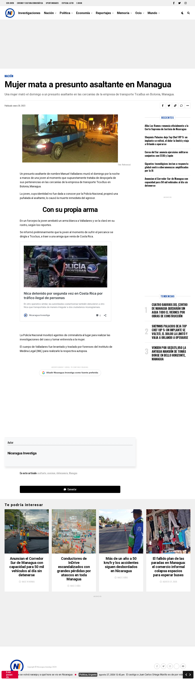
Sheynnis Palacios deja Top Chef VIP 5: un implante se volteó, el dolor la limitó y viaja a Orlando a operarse (167, 140)
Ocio (138, 13)
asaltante (41, 473)
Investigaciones (29, 13)
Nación (49, 13)
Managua (73, 473)
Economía (83, 13)
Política (65, 13)
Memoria (123, 13)
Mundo (152, 13)
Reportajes (103, 13)
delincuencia (62, 473)
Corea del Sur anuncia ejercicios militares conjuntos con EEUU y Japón (166, 153)
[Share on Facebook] (162, 105)
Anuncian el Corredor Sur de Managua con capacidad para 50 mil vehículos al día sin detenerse (166, 182)
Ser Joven (10, 3)
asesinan (51, 473)
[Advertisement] (97, 44)
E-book (79, 3)
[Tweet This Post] (169, 105)
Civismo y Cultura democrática (30, 3)
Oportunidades (52, 3)
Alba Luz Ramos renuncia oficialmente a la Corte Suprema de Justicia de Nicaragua (166, 127)
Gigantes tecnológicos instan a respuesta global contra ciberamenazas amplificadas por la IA (166, 167)
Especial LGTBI (67, 3)
